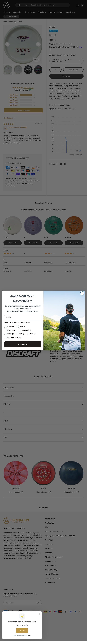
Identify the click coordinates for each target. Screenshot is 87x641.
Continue (22, 344)
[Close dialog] (82, 293)
